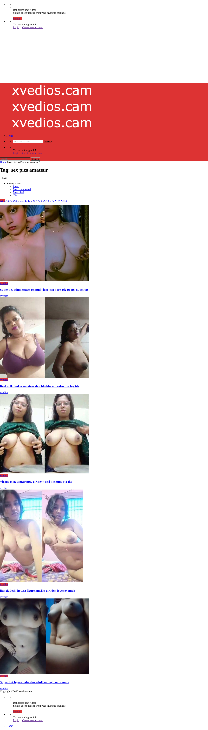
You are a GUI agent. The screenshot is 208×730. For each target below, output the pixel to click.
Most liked (18, 192)
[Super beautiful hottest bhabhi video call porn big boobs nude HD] (44, 280)
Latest (16, 186)
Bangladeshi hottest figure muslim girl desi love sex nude (37, 590)
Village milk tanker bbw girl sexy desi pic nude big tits (36, 481)
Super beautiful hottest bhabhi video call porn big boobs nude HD (44, 289)
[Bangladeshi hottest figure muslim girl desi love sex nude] (41, 581)
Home (9, 135)
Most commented (22, 189)
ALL (2, 200)
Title (15, 195)
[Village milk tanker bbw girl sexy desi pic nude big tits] (44, 472)
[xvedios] (52, 62)
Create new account (32, 27)
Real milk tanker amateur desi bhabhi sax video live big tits (39, 386)
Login (16, 27)
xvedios (4, 283)
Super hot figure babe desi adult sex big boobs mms (34, 682)
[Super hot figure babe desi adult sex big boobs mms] (44, 673)
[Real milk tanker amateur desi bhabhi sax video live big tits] (44, 376)
